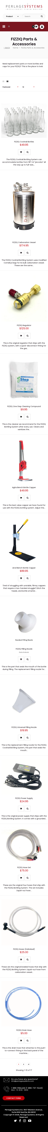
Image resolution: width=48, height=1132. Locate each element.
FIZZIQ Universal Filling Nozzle (24, 727)
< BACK (7, 48)
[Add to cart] (21, 417)
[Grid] (3, 81)
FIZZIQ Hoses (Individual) (24, 949)
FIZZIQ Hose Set (24, 867)
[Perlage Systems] (24, 11)
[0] (36, 27)
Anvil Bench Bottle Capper (24, 568)
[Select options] (21, 152)
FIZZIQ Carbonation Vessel (24, 242)
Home (15, 48)
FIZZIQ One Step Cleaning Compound (24, 406)
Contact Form (13, 1098)
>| (28, 1064)
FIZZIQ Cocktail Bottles (24, 141)
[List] (7, 81)
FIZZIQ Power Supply (24, 798)
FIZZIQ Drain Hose (24, 1030)
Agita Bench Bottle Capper (24, 487)
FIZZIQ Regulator (24, 325)
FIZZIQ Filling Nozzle (24, 649)
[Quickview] (27, 152)
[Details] (21, 659)
